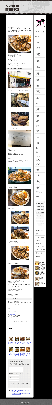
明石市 (37, 115)
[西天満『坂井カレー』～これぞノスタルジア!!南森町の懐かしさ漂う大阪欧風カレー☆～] (28, 337)
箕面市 (37, 72)
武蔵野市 (37, 144)
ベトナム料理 (38, 181)
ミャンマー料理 (38, 186)
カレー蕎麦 (38, 168)
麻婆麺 (37, 170)
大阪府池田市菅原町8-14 (13, 314)
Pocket (19, 328)
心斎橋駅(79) (38, 206)
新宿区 (37, 137)
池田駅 (26, 321)
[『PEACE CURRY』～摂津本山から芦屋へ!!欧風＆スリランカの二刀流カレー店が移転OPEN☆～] (28, 347)
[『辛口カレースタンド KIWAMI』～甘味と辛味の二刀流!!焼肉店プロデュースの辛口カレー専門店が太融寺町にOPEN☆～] (17, 337)
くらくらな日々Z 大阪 (38, 243)
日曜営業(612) (42, 203)
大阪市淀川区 (38, 66)
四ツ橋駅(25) (41, 215)
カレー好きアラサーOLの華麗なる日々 (40, 237)
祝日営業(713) (38, 203)
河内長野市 (38, 86)
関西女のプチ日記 (38, 256)
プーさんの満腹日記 (38, 240)
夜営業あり (22, 321)
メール (10, 377)
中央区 (37, 130)
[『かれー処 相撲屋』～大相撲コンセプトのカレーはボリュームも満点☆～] (11, 347)
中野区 (37, 142)
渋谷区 (37, 131)
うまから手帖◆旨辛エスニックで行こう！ (41, 230)
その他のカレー (38, 191)
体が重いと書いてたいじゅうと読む (40, 246)
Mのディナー (37, 233)
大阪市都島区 (38, 61)
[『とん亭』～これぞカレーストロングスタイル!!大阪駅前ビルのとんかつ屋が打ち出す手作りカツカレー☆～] (22, 337)
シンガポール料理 (38, 180)
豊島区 (37, 143)
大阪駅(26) (38, 215)
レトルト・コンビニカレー (39, 192)
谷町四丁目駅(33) (38, 212)
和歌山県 (37, 126)
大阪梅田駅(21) (38, 221)
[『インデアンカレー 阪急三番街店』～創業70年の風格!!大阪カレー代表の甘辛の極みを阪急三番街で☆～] (22, 347)
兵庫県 (37, 103)
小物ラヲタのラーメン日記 (39, 252)
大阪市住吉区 (38, 54)
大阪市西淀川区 (38, 67)
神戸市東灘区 (38, 108)
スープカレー (37, 160)
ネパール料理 (38, 175)
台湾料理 (37, 188)
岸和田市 (37, 85)
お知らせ (37, 196)
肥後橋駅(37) (42, 209)
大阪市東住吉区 (38, 55)
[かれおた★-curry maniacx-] (26, 0)
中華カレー (37, 163)
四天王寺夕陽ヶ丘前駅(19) (40, 223)
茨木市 (37, 73)
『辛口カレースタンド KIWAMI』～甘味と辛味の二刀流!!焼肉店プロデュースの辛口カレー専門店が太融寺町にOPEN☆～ (16, 344)
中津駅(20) (42, 221)
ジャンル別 (37, 156)
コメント (10, 366)
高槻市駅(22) (41, 220)
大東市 (37, 80)
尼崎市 (37, 109)
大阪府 (37, 42)
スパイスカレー (38, 159)
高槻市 (37, 74)
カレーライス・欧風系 (12, 321)
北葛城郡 (37, 125)
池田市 (16, 321)
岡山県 (37, 151)
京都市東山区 (38, 97)
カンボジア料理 (38, 182)
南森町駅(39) (38, 209)
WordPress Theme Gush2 (26, 403)
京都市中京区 (38, 91)
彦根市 (37, 120)
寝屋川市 (37, 79)
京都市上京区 (38, 90)
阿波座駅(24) (41, 218)
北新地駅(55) (42, 206)
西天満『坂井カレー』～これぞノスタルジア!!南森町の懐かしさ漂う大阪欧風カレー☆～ (28, 343)
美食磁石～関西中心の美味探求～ (40, 234)
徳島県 (37, 152)
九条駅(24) (38, 218)
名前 (10, 374)
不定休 (19, 321)
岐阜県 (37, 148)
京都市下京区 (38, 92)
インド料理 (38, 174)
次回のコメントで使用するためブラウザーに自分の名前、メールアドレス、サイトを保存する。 (19, 384)
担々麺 (37, 169)
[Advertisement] (20, 20)
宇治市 (37, 98)
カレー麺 (37, 164)
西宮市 (37, 110)
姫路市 (37, 116)
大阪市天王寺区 (38, 48)
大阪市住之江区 (38, 53)
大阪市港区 (38, 60)
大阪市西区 (38, 47)
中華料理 (37, 187)
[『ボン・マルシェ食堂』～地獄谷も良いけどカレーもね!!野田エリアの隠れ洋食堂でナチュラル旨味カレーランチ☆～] (17, 347)
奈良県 (37, 121)
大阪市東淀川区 (38, 68)
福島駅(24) (38, 220)
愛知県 (37, 147)
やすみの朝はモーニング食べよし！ (40, 253)
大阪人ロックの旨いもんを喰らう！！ (40, 236)
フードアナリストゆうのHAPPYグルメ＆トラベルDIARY (42, 249)
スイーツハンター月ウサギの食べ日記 (40, 250)
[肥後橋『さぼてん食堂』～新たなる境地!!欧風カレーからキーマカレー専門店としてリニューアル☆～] (11, 337)
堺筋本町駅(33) (42, 212)
